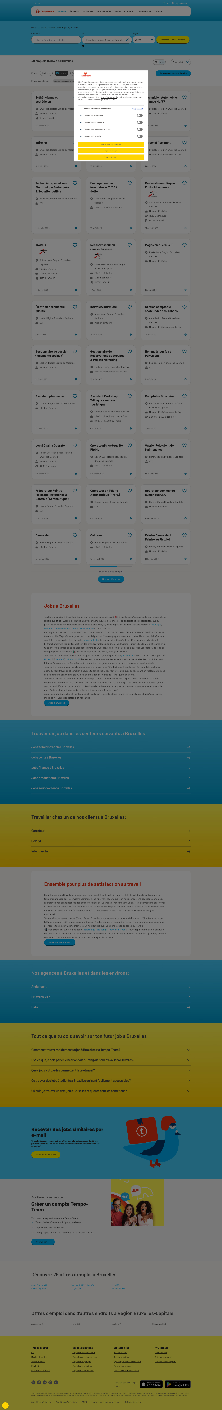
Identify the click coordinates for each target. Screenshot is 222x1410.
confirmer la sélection (111, 144)
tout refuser (111, 150)
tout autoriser (111, 157)
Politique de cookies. (109, 100)
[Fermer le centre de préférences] (5, 1405)
